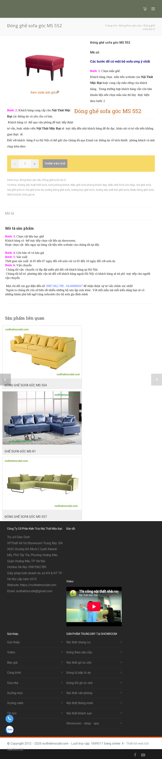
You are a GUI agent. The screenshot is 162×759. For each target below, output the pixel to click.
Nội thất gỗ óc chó (78, 662)
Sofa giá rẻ (28, 194)
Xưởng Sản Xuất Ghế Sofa (32, 184)
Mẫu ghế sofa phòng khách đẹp (89, 184)
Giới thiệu (13, 642)
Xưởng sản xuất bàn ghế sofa (112, 189)
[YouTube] (143, 755)
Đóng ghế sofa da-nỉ (54, 179)
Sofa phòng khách (58, 184)
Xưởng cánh (15, 703)
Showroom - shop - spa (82, 723)
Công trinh (14, 673)
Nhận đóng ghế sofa (142, 189)
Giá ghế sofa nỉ (15, 189)
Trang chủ (111, 25)
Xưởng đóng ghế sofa (57, 189)
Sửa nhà (12, 683)
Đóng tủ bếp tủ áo (78, 673)
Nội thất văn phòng (79, 693)
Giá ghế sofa (143, 184)
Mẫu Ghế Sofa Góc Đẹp (121, 184)
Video (11, 652)
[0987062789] (9, 718)
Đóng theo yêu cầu (30, 179)
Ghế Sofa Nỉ (14, 194)
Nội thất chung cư (78, 642)
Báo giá (12, 662)
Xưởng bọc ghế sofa (82, 189)
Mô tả (9, 213)
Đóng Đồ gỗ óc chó (79, 683)
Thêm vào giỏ (55, 163)
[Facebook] (135, 755)
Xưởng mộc (15, 693)
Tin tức (12, 713)
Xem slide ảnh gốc (43, 92)
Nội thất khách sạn (79, 713)
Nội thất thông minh (79, 703)
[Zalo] (151, 755)
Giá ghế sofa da (34, 189)
